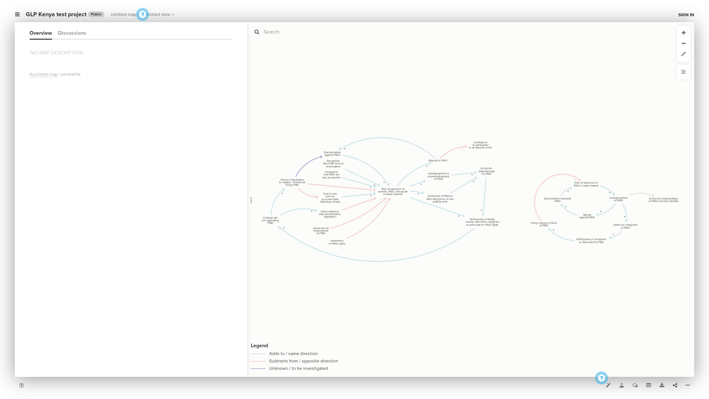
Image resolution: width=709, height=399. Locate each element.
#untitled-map (44, 74)
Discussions (72, 33)
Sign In (686, 14)
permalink (71, 74)
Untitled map (123, 14)
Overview (41, 33)
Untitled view (157, 14)
